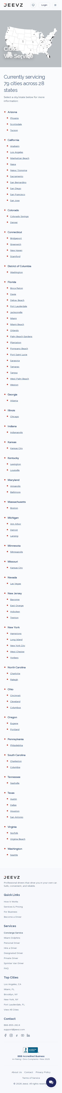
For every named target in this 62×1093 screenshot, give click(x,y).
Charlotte (15, 673)
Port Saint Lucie (18, 354)
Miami (13, 318)
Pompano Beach (19, 348)
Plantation (15, 342)
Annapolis (15, 486)
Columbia (15, 767)
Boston (14, 508)
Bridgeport (16, 238)
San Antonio (16, 817)
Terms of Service (31, 1078)
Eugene (14, 723)
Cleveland (15, 701)
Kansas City (16, 448)
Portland (14, 729)
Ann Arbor (15, 524)
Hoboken (15, 611)
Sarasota (15, 360)
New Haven (16, 250)
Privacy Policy (43, 1072)
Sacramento (16, 176)
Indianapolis (16, 432)
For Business (10, 911)
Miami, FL (9, 989)
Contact (28, 1072)
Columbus (15, 707)
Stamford (15, 256)
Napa (13, 164)
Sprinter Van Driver (14, 963)
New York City (17, 645)
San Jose (15, 200)
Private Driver (11, 958)
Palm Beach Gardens (21, 336)
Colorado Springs (19, 216)
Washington (16, 272)
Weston (14, 384)
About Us (17, 1072)
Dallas (13, 805)
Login (44, 5)
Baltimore (15, 492)
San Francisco (17, 194)
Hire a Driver (10, 948)
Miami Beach (17, 324)
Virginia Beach (17, 839)
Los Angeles (16, 152)
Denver (14, 222)
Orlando (14, 330)
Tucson (14, 130)
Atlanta (14, 400)
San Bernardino (18, 182)
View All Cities (11, 1009)
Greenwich (15, 244)
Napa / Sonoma (18, 170)
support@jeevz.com (14, 1029)
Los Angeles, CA (12, 984)
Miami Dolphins (12, 938)
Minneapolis (16, 552)
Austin (13, 799)
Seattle (14, 855)
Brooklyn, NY (11, 994)
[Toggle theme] (33, 5)
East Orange (17, 605)
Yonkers (14, 657)
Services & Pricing (13, 906)
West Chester (17, 651)
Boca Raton (16, 288)
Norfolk (14, 833)
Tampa (13, 372)
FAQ (6, 968)
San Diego (15, 188)
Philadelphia (16, 745)
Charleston (16, 761)
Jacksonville (16, 312)
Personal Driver (12, 943)
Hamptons (15, 633)
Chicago (14, 416)
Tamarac (14, 366)
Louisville (15, 470)
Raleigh (14, 679)
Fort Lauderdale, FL (14, 1004)
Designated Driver (13, 953)
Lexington (15, 464)
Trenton (14, 617)
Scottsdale (16, 124)
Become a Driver (12, 917)
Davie (13, 294)
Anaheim (14, 146)
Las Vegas (15, 583)
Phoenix (14, 118)
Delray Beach (17, 300)
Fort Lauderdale (18, 306)
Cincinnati (15, 695)
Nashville (14, 783)
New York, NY (11, 999)
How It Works (11, 901)
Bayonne (15, 599)
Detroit (14, 530)
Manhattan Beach (19, 158)
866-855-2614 (12, 1025)
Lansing (14, 536)
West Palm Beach (19, 378)
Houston (14, 811)
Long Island (16, 639)
